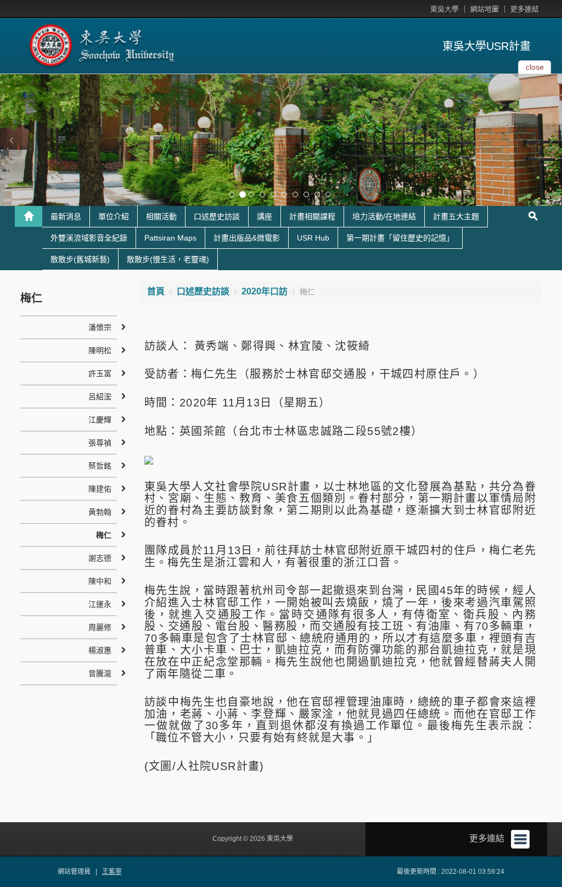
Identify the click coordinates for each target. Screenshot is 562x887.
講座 (264, 216)
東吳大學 (444, 9)
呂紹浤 (99, 396)
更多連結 (524, 9)
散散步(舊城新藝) (80, 259)
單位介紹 (113, 216)
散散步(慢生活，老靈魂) (168, 259)
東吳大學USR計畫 (486, 46)
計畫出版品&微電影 (246, 237)
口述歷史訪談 (217, 216)
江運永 (99, 604)
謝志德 (99, 558)
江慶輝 (99, 419)
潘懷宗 (99, 327)
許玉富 (99, 373)
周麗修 (99, 627)
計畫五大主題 (456, 216)
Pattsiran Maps (170, 237)
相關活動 (161, 216)
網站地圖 (484, 9)
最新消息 (65, 216)
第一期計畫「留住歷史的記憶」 (400, 237)
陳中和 (99, 581)
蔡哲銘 (99, 465)
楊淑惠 (99, 650)
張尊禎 (99, 442)
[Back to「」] (28, 216)
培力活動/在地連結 (384, 216)
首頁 (156, 291)
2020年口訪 (264, 291)
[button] (11, 140)
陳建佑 (99, 488)
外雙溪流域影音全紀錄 (88, 237)
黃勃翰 (99, 511)
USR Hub (313, 237)
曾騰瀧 (99, 673)
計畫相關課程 (312, 216)
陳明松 (99, 350)
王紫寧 (112, 871)
